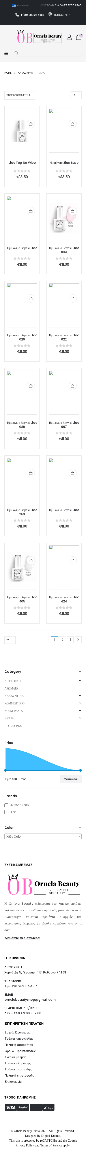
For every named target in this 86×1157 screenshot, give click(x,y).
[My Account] (69, 37)
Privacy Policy (25, 1145)
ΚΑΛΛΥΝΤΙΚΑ (14, 696)
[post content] (22, 131)
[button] (16, 53)
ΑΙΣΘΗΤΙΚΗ (12, 681)
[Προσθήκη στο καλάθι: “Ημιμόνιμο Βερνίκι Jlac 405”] (31, 560)
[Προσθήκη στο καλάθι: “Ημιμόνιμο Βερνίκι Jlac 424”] (73, 560)
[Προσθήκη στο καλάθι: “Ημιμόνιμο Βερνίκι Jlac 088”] (31, 386)
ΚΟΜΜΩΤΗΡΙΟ (14, 703)
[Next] (78, 639)
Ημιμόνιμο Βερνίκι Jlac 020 (22, 337)
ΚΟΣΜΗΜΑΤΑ (13, 711)
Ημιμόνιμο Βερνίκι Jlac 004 (64, 250)
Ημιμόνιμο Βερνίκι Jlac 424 (64, 599)
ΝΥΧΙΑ (9, 718)
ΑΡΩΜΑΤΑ (11, 688)
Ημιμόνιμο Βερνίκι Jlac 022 (64, 337)
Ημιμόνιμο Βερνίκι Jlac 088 (22, 425)
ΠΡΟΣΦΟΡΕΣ (12, 726)
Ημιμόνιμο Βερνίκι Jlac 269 (22, 512)
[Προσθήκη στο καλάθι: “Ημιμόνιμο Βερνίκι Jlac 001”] (31, 211)
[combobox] (43, 836)
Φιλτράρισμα (70, 778)
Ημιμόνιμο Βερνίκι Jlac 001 (22, 250)
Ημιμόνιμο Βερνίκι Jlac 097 (64, 425)
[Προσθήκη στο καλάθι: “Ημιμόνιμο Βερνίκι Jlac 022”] (73, 298)
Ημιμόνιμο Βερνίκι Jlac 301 (64, 512)
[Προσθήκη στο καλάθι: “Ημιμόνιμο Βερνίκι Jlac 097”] (73, 386)
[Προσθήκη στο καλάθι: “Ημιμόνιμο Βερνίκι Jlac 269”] (31, 473)
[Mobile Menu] (6, 53)
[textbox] (43, 836)
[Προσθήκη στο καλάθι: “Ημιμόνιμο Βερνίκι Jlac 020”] (31, 298)
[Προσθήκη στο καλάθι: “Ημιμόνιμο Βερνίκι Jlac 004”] (73, 211)
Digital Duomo (50, 1135)
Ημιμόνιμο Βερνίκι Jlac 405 (22, 599)
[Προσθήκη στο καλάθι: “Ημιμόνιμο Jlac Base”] (73, 124)
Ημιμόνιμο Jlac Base (64, 163)
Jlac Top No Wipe (22, 163)
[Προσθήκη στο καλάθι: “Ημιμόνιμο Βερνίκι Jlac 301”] (73, 473)
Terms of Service (51, 1145)
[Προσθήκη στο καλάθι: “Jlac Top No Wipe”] (31, 124)
